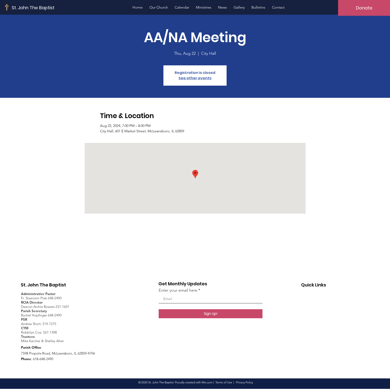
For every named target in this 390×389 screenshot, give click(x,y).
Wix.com (207, 382)
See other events (195, 78)
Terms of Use (223, 382)
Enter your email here (178, 290)
